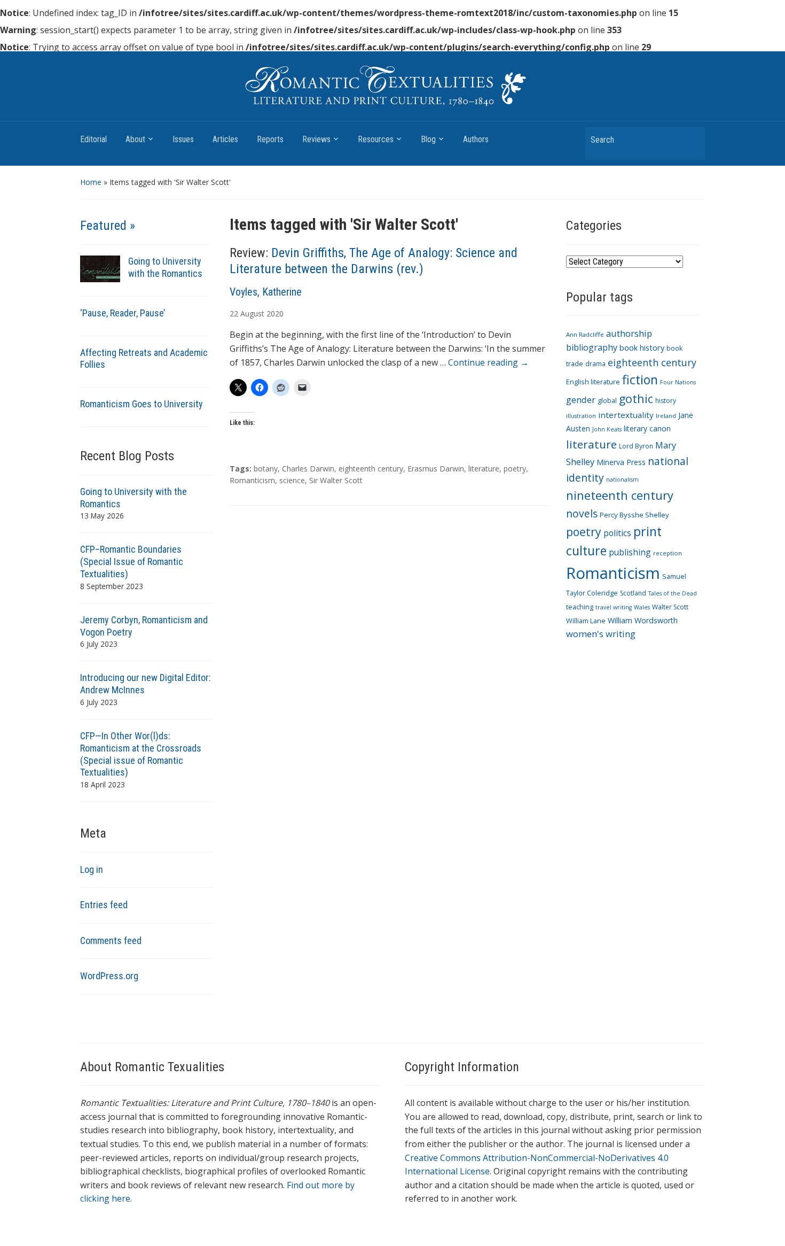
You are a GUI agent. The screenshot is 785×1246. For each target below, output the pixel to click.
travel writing (613, 607)
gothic (636, 398)
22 (234, 313)
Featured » (107, 225)
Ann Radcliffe (585, 334)
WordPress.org (109, 975)
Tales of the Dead (672, 593)
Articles (225, 139)
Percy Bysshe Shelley (634, 515)
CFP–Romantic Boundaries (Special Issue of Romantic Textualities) (131, 561)
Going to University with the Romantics (165, 267)
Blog (428, 139)
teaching (579, 607)
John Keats (607, 429)
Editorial (93, 139)
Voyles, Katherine (266, 291)
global (607, 400)
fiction (640, 379)
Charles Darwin (308, 468)
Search (692, 139)
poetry (515, 468)
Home (90, 182)
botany (266, 468)
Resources (376, 139)
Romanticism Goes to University (141, 403)
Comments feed (111, 940)
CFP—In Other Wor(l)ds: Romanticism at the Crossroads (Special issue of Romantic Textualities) (140, 754)
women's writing (600, 634)
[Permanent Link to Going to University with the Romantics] (100, 268)
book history (641, 347)
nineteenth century (619, 495)
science (292, 480)
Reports (270, 139)
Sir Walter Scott (336, 480)
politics (617, 533)
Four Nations (678, 382)
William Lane (586, 620)
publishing (630, 552)
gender (580, 399)
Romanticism (252, 480)
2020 (275, 313)
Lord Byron (636, 446)
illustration (581, 416)
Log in (91, 869)
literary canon (647, 428)
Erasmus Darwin (435, 468)
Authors (476, 139)
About (135, 139)
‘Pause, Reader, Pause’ (122, 313)
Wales (642, 607)
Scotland (633, 593)
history (665, 400)
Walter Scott (670, 607)
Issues (183, 139)
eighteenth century (371, 468)
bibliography (591, 347)
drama (595, 363)
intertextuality (626, 414)
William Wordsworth (643, 620)
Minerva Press (621, 462)
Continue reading (488, 362)
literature (483, 468)
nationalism (622, 479)
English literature (593, 381)
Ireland (666, 416)
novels (582, 513)
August (252, 313)
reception (667, 553)
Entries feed (104, 904)
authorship (629, 333)
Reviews (316, 139)
